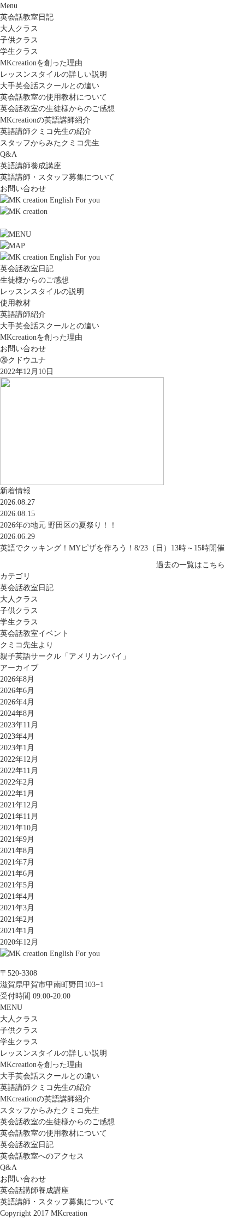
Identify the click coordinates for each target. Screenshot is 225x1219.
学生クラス (19, 51)
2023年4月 (17, 736)
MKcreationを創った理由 (41, 63)
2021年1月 (17, 931)
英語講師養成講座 (30, 166)
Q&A (8, 154)
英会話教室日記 (27, 17)
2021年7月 (17, 862)
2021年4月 (17, 896)
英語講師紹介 (23, 314)
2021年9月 (17, 839)
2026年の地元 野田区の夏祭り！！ (58, 525)
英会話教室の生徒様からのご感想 (57, 109)
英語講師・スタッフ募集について (57, 177)
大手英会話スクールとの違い (49, 86)
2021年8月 (17, 851)
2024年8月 (17, 713)
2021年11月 (19, 816)
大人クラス (19, 28)
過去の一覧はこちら (190, 565)
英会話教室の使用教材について (53, 97)
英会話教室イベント (34, 633)
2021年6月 (17, 873)
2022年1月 (17, 793)
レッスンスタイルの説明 (42, 291)
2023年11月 (19, 725)
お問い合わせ (23, 189)
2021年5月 (17, 885)
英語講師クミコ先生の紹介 (46, 131)
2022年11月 (19, 771)
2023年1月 (17, 748)
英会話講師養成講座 (34, 1190)
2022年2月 (17, 782)
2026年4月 (17, 702)
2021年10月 (19, 828)
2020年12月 (19, 942)
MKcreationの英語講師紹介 (45, 120)
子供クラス (19, 40)
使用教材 (15, 303)
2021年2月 (17, 919)
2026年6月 (17, 691)
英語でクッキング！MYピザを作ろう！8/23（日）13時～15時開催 (112, 548)
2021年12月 (19, 805)
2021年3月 (17, 908)
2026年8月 (17, 679)
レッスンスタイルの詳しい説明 (53, 74)
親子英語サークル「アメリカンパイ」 (65, 656)
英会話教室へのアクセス (42, 1156)
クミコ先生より (27, 645)
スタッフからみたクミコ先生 (49, 143)
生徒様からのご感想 (34, 280)
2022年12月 (19, 759)
